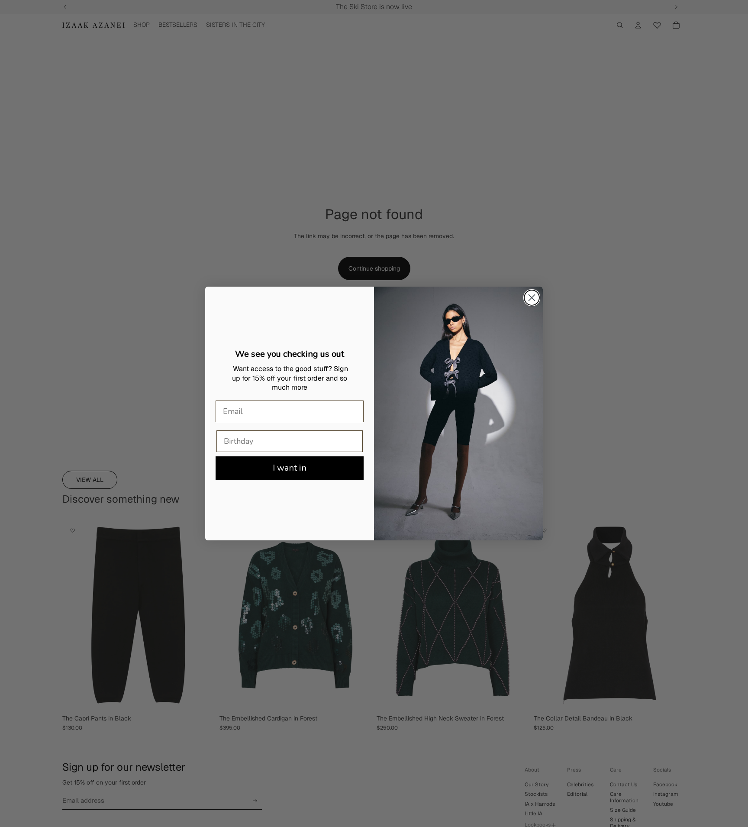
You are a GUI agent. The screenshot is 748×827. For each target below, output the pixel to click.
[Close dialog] (531, 297)
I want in (289, 468)
